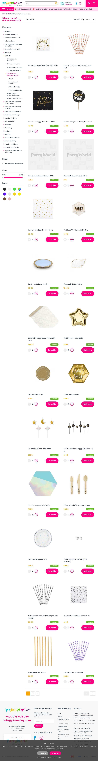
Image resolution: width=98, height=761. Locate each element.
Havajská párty (10, 141)
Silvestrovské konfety (14, 67)
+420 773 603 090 (17, 716)
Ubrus (11, 79)
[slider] (3, 177)
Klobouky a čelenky (12, 137)
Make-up (8, 131)
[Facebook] (77, 3)
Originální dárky (11, 118)
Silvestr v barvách (13, 64)
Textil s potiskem (11, 144)
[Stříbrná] (9, 194)
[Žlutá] (19, 194)
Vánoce (8, 52)
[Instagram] (80, 3)
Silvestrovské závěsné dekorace (13, 94)
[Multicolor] (19, 189)
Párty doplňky (10, 121)
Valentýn (8, 31)
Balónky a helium (42, 9)
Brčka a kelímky (14, 87)
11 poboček (68, 4)
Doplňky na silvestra (14, 70)
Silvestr (7, 56)
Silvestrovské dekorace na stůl (13, 74)
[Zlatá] (14, 194)
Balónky (8, 124)
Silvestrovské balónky (14, 98)
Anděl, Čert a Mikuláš (12, 49)
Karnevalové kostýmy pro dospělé (13, 102)
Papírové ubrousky (15, 90)
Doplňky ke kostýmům (13, 111)
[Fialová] (4, 194)
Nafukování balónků (70, 9)
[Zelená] (14, 189)
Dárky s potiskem (55, 9)
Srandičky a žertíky (12, 147)
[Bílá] (9, 189)
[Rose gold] (9, 199)
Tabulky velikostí (8, 13)
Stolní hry (8, 128)
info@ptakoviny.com (17, 720)
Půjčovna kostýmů (85, 9)
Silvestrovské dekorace (11, 60)
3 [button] (37, 693)
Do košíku (52, 77)
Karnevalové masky (12, 115)
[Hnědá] (4, 199)
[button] (89, 3)
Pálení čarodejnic (11, 34)
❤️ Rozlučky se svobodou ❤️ (24, 9)
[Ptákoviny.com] (12, 3)
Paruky (7, 134)
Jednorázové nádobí (13, 83)
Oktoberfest (9, 41)
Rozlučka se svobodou (13, 38)
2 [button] (32, 693)
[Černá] (4, 189)
